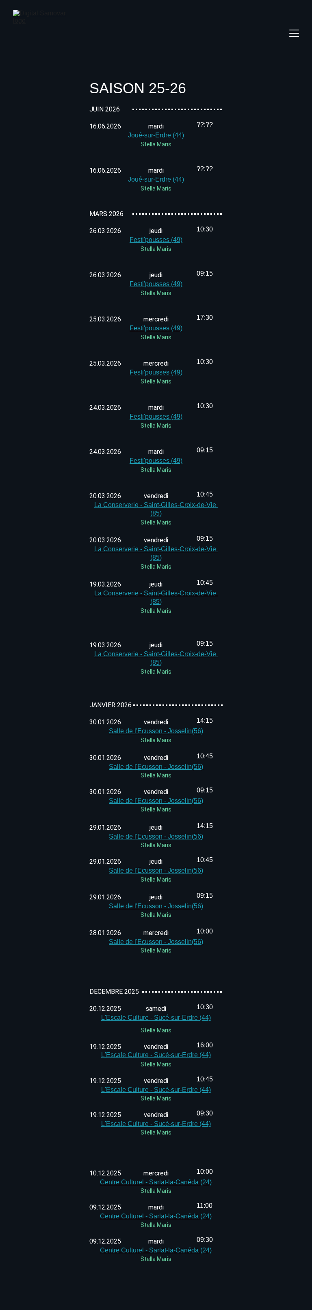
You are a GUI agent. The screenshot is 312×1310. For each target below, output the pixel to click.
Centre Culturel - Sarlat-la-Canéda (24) (156, 1182)
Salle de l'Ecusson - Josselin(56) (156, 731)
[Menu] (294, 33)
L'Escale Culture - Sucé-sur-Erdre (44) (156, 1054)
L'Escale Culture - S (129, 1017)
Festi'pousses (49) (156, 239)
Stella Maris (156, 144)
